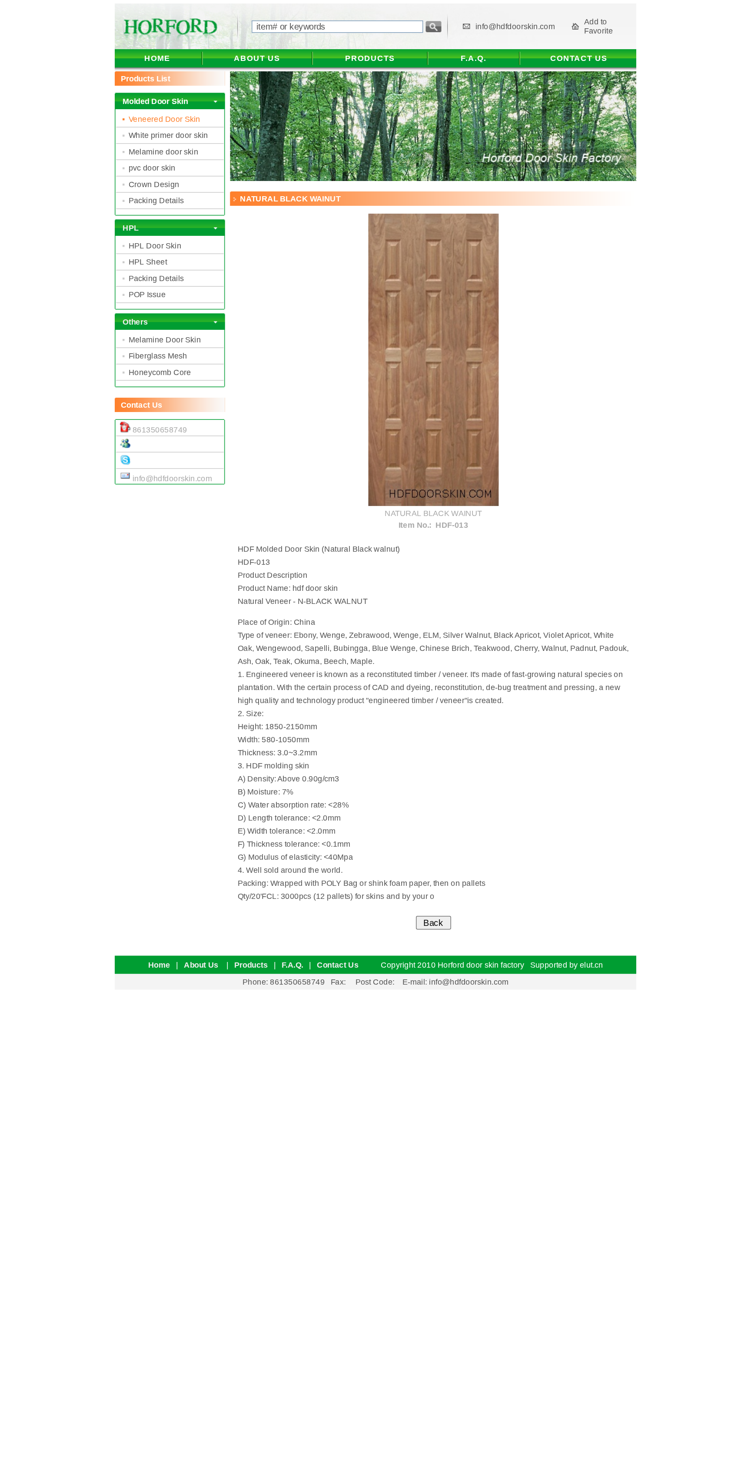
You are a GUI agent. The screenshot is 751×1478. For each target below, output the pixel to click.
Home (159, 964)
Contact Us (338, 964)
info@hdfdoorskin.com (515, 26)
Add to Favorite (598, 26)
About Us (202, 964)
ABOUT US (257, 58)
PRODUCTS (370, 58)
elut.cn (591, 964)
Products (251, 964)
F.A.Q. (473, 58)
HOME (157, 58)
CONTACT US (579, 58)
